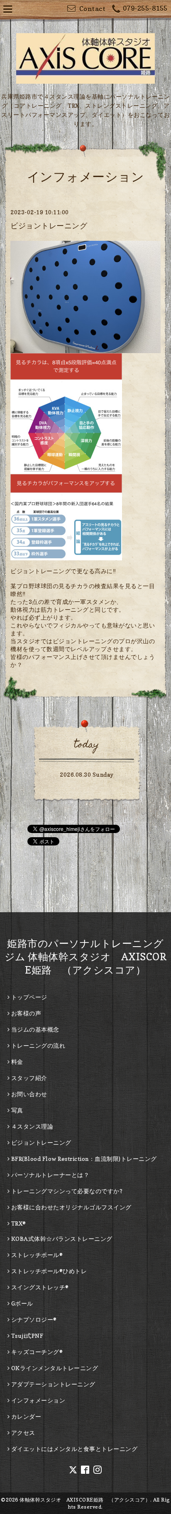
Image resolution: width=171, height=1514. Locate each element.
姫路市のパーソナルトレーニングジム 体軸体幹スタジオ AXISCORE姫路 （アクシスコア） (86, 956)
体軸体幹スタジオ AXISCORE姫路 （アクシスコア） (85, 1500)
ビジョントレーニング (48, 225)
